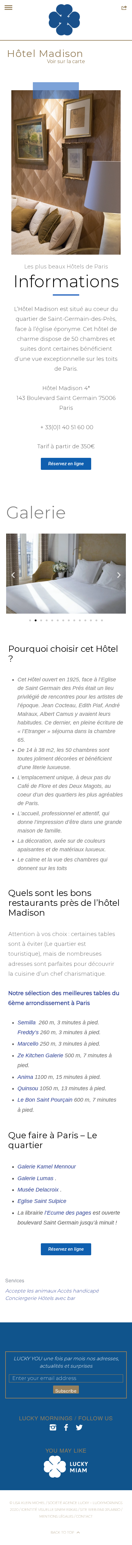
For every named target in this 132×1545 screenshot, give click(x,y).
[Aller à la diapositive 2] (36, 620)
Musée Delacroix (38, 1190)
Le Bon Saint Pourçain (44, 1100)
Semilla (27, 1022)
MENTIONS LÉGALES (56, 1516)
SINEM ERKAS (66, 1509)
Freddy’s (28, 1032)
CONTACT (84, 1516)
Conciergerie (21, 1298)
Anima (26, 1077)
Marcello (27, 1044)
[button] (13, 575)
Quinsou (27, 1088)
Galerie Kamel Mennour (48, 1167)
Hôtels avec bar (56, 1298)
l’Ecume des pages (68, 1213)
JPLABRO (112, 1509)
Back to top (63, 1532)
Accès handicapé (78, 1291)
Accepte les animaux (30, 1291)
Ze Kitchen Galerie (40, 1055)
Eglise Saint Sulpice (41, 1201)
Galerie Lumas (35, 1178)
